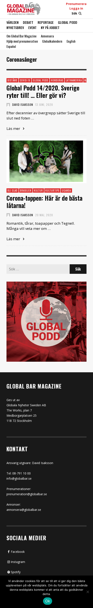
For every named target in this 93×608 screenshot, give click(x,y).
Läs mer (13, 128)
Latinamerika (74, 80)
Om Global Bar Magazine (21, 36)
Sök (74, 13)
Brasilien (25, 190)
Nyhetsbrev (15, 27)
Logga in (76, 8)
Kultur (38, 190)
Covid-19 (25, 80)
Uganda (66, 190)
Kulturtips (52, 190)
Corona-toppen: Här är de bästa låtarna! (44, 201)
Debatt (28, 22)
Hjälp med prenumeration (22, 41)
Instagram (18, 562)
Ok (47, 601)
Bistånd (12, 80)
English (71, 41)
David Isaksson (22, 104)
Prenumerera (76, 4)
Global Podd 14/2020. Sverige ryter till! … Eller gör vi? (42, 91)
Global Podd (67, 22)
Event (32, 27)
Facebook (18, 552)
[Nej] (87, 592)
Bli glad (13, 190)
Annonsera (47, 36)
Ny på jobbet (50, 27)
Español (11, 46)
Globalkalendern (52, 41)
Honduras (57, 80)
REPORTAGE (46, 22)
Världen (12, 22)
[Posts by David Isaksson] (8, 104)
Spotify (16, 572)
